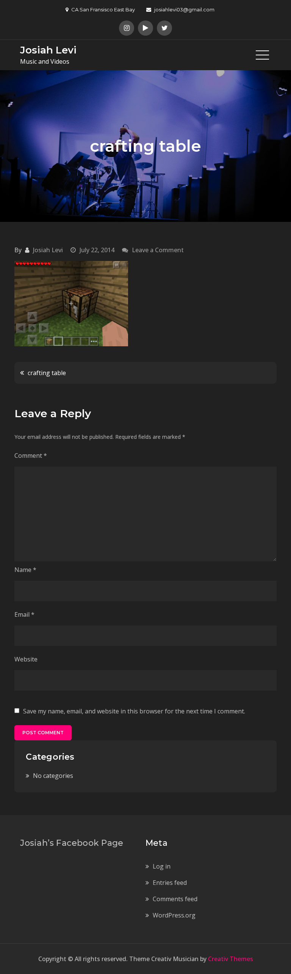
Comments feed (175, 899)
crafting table (47, 373)
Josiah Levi (48, 50)
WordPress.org (174, 915)
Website (26, 659)
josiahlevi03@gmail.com (184, 9)
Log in (162, 866)
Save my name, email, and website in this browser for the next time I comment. (134, 711)
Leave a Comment (158, 250)
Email (24, 614)
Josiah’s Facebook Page (71, 843)
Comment (30, 455)
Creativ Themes (230, 959)
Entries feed (170, 882)
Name (25, 570)
